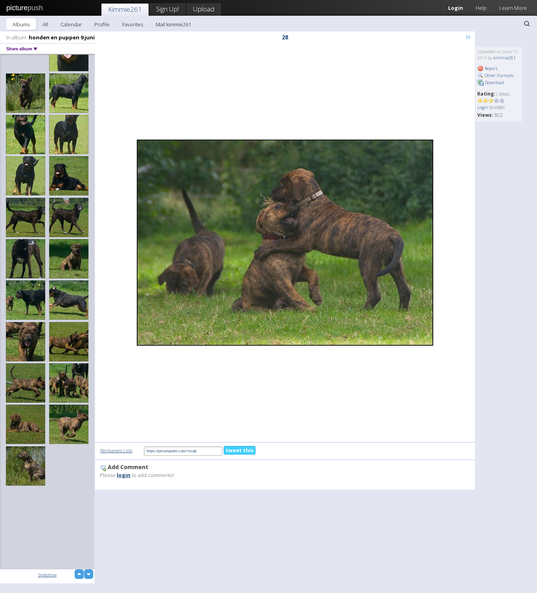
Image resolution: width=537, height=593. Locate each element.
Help (481, 7)
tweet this (240, 450)
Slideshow (47, 575)
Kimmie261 (125, 9)
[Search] (526, 23)
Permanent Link (116, 450)
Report (490, 68)
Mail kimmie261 (173, 24)
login (124, 475)
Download (494, 82)
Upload (203, 8)
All (45, 24)
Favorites (132, 24)
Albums (21, 24)
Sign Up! (167, 8)
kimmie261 (504, 58)
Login (455, 7)
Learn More (513, 7)
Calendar (71, 24)
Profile (102, 24)
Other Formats (498, 75)
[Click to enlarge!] (285, 243)
